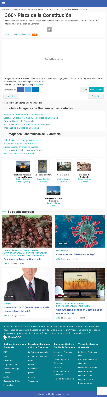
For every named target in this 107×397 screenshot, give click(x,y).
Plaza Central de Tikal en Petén (18, 143)
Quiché (31, 364)
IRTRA (5, 352)
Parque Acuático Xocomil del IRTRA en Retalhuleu (27, 124)
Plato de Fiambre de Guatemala (18, 121)
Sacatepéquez (9, 255)
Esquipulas (8, 385)
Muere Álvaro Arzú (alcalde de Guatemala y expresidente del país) (27, 284)
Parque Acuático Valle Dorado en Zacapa (22, 150)
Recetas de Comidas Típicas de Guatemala (23, 114)
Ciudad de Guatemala (38, 356)
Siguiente (96, 96)
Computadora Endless (66, 303)
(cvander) (43, 182)
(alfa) (53, 206)
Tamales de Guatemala (64, 379)
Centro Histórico (22, 179)
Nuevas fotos (25, 34)
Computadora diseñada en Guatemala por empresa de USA (80, 284)
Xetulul (6, 377)
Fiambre (57, 367)
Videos (21, 255)
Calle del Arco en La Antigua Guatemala (22, 140)
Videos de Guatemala (34, 255)
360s (7, 34)
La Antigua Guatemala (14, 253)
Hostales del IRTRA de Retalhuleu (19, 153)
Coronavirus (62, 250)
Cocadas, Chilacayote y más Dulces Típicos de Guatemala (30, 117)
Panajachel (8, 360)
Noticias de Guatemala (37, 253)
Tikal (5, 356)
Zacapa (31, 377)
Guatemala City (85, 375)
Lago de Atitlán (10, 364)
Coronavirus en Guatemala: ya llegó (80, 231)
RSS (34, 34)
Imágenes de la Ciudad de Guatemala (21, 127)
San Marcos (33, 368)
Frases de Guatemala (87, 367)
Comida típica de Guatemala (16, 250)
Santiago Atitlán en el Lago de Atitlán (20, 146)
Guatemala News (85, 371)
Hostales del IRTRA (11, 381)
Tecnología (84, 306)
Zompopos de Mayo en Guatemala (27, 231)
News (81, 303)
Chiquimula (33, 381)
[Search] (102, 3)
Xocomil (7, 372)
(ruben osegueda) (23, 182)
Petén (30, 360)
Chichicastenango (11, 368)
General (35, 250)
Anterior (11, 96)
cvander (39, 84)
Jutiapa (31, 372)
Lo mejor (14, 34)
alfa (5, 264)
